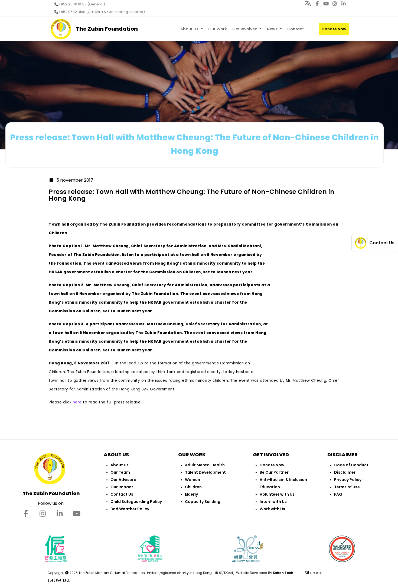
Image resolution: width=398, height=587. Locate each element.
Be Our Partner (274, 472)
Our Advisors (123, 479)
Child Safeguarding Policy (136, 501)
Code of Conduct (351, 465)
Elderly (191, 494)
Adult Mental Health (205, 465)
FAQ (338, 494)
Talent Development (205, 472)
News (273, 29)
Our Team (120, 472)
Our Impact (121, 487)
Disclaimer (344, 472)
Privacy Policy (347, 479)
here (77, 402)
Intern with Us (273, 501)
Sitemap (313, 573)
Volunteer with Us (277, 494)
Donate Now (334, 29)
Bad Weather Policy (129, 509)
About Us (190, 29)
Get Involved (245, 29)
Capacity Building (202, 501)
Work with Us (272, 509)
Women (192, 479)
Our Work (217, 29)
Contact (295, 29)
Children (193, 487)
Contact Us (121, 494)
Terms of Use (347, 487)
